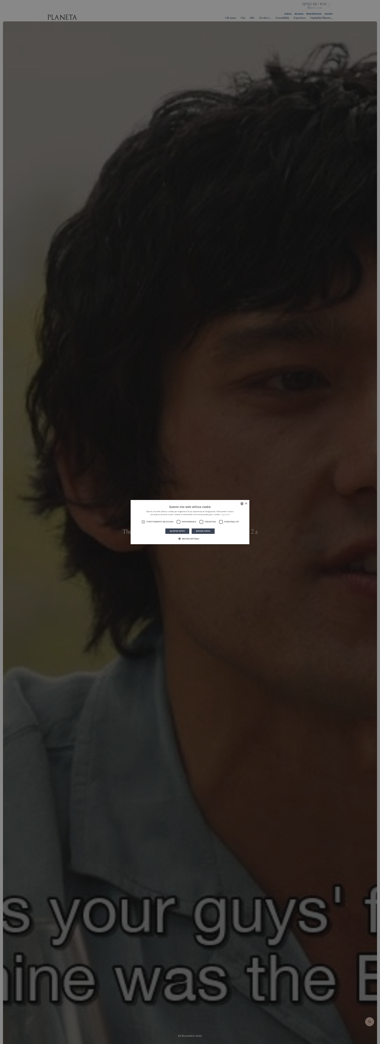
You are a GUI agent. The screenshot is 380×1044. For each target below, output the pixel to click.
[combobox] (241, 503)
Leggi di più (225, 515)
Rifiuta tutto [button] (203, 531)
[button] (190, 538)
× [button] (246, 503)
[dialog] (190, 522)
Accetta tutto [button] (177, 531)
